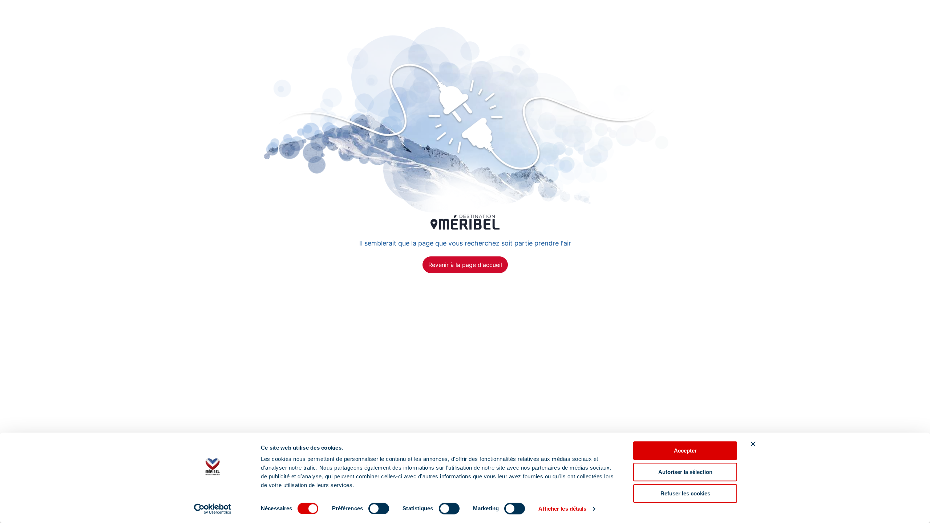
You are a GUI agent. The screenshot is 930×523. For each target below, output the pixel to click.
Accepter (685, 450)
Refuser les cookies (685, 493)
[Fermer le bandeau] (753, 443)
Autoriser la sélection (685, 472)
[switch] (378, 508)
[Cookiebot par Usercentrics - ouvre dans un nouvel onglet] (212, 508)
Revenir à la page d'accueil (465, 264)
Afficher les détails (562, 509)
